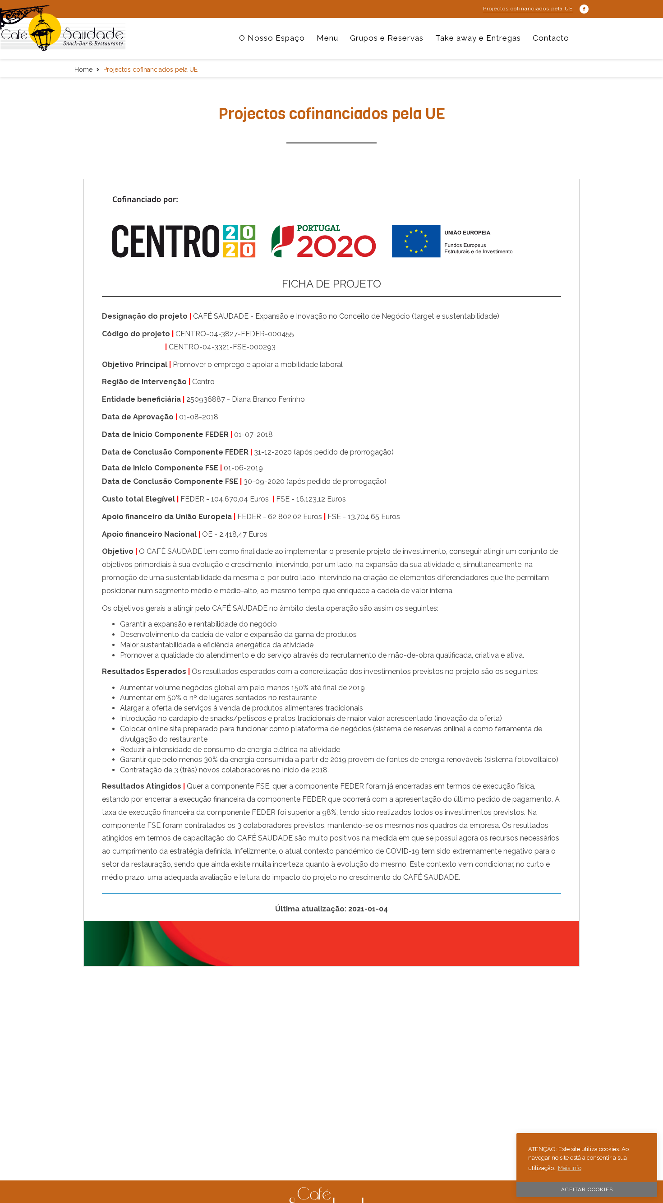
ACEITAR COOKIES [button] (587, 1189)
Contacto (551, 37)
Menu (327, 37)
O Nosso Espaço (272, 37)
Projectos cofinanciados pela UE (528, 8)
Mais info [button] (569, 1168)
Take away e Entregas (478, 37)
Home (83, 69)
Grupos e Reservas (387, 37)
